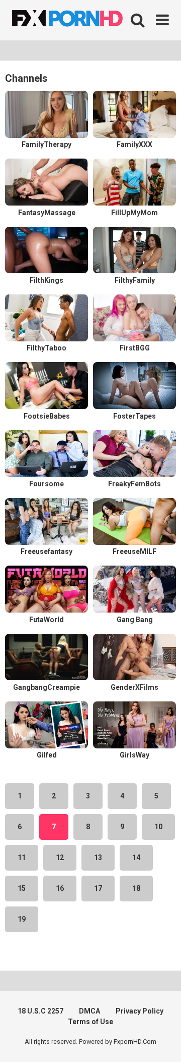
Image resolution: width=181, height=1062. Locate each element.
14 (136, 857)
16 (60, 888)
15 (22, 888)
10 (158, 827)
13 (98, 857)
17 (98, 888)
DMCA (89, 1011)
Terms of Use (90, 1022)
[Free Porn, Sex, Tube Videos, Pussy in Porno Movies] (80, 20)
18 (136, 888)
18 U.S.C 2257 (40, 1011)
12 (60, 857)
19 (22, 919)
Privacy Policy (139, 1011)
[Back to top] (162, 1041)
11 (22, 857)
